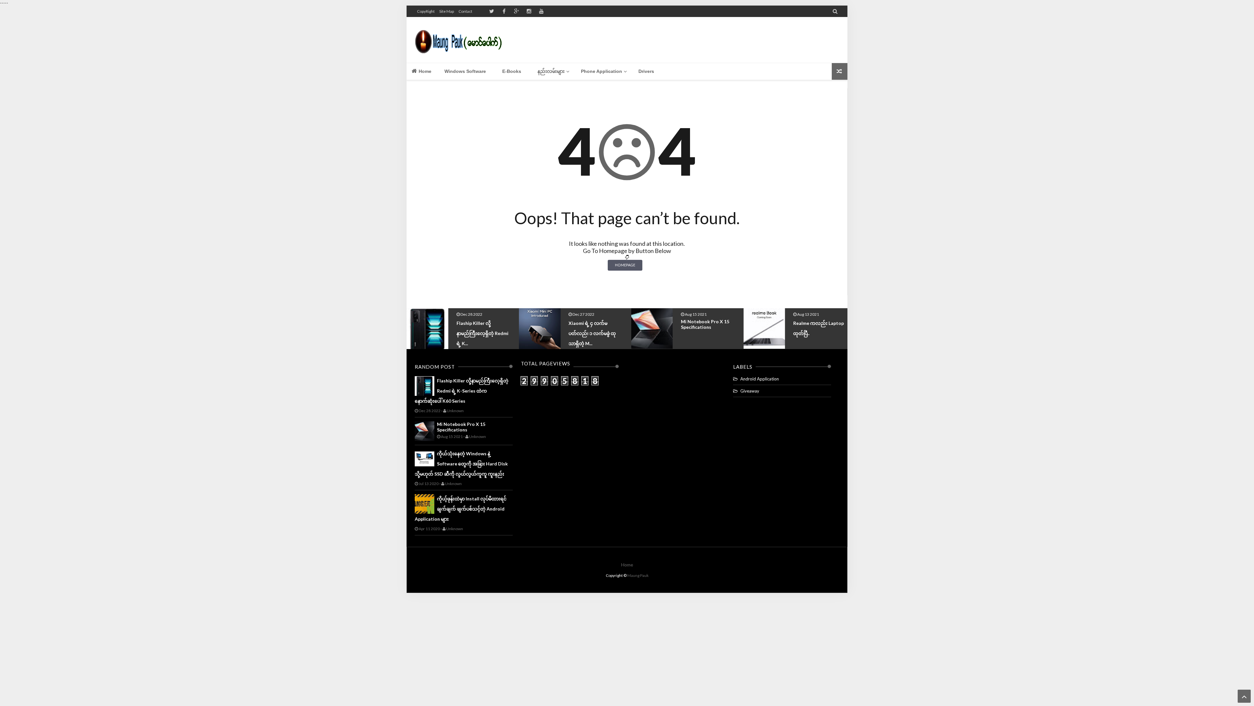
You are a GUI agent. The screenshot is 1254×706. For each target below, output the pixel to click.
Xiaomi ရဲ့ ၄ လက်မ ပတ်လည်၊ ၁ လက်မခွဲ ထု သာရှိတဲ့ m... (480, 333)
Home (424, 71)
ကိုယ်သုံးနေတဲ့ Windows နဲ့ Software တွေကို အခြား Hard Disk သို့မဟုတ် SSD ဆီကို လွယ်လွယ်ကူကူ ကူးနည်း (461, 464)
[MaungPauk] (461, 40)
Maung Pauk (638, 575)
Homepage (625, 265)
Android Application (759, 378)
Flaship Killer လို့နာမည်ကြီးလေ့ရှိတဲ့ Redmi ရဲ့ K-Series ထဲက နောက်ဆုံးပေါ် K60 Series (461, 391)
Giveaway (749, 391)
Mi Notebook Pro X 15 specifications (593, 324)
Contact (465, 11)
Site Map (446, 11)
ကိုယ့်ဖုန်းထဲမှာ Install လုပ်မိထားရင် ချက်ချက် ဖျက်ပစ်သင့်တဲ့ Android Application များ (460, 509)
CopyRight (426, 11)
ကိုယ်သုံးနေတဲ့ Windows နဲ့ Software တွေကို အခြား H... (819, 332)
